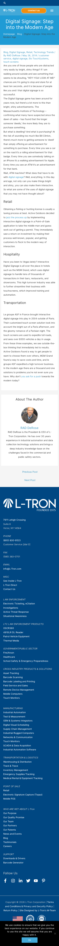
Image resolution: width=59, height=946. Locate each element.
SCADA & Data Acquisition (17, 745)
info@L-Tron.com (12, 568)
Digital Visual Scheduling (16, 725)
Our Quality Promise (13, 817)
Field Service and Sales (15, 685)
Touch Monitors (11, 698)
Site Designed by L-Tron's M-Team (38, 910)
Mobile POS (9, 798)
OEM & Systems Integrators (17, 720)
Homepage (9, 34)
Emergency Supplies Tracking (18, 774)
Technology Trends (44, 52)
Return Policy (10, 910)
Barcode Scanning (13, 677)
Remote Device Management (18, 689)
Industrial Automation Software (19, 749)
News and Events (12, 834)
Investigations (10, 607)
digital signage (20, 58)
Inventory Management (15, 770)
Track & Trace (10, 766)
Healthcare (9, 657)
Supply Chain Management (17, 729)
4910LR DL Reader (13, 632)
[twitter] (29, 881)
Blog (19, 34)
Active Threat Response (16, 612)
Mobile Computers (12, 694)
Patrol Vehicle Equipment (16, 636)
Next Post (29, 480)
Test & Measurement (14, 716)
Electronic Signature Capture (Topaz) (22, 794)
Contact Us (9, 589)
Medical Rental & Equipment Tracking (22, 778)
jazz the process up (16, 217)
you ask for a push (31, 376)
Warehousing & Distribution (17, 761)
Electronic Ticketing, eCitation (19, 603)
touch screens (11, 61)
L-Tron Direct (10, 585)
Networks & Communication (18, 737)
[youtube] (37, 881)
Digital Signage (17, 52)
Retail (29, 52)
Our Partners (10, 825)
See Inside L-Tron (12, 581)
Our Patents (9, 829)
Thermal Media (11, 640)
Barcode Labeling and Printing (19, 681)
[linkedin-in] (22, 881)
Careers (7, 846)
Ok (29, 940)
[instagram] (14, 881)
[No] (55, 933)
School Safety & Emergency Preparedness (25, 661)
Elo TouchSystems (38, 58)
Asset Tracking (11, 673)
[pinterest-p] (44, 881)
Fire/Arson (8, 652)
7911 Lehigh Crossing (14, 520)
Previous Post (30, 471)
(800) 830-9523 (12, 540)
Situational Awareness (15, 616)
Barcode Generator (13, 862)
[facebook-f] (6, 881)
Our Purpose (9, 813)
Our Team (8, 821)
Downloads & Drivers (14, 858)
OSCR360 (8, 628)
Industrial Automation (14, 712)
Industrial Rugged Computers (18, 733)
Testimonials (9, 842)
